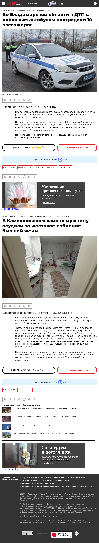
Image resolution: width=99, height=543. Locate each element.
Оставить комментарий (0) (77, 147)
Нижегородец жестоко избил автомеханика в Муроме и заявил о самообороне (45, 433)
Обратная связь (59, 478)
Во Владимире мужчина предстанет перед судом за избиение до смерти (42, 425)
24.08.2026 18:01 (8, 217)
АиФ (21, 94)
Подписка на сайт (62, 481)
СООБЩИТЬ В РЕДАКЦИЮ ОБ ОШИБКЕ (80, 487)
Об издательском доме (29, 478)
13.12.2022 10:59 (8, 10)
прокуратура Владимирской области (17, 300)
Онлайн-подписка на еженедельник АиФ (36, 481)
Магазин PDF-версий (76, 478)
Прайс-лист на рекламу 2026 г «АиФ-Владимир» (39, 484)
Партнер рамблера (42, 533)
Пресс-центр (46, 478)
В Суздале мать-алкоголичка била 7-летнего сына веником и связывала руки (44, 417)
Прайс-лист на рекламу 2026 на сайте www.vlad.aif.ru (42, 487)
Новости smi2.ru (10, 209)
